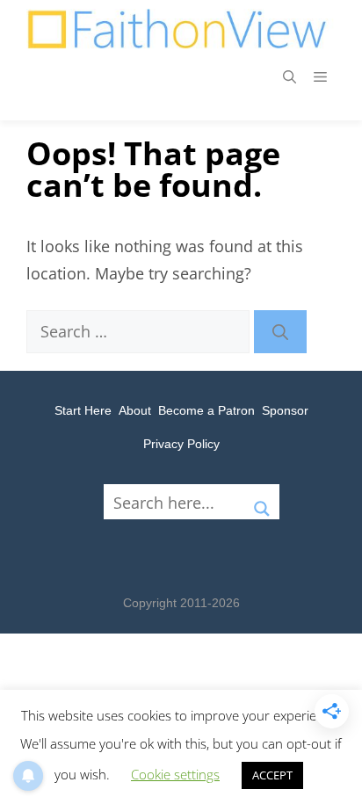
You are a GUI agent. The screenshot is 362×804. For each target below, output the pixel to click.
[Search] (280, 331)
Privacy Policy (181, 444)
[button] (289, 76)
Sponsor (285, 410)
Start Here (83, 410)
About (135, 410)
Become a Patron (206, 410)
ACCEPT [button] (272, 775)
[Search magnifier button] (261, 501)
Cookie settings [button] (175, 774)
